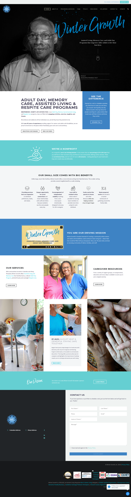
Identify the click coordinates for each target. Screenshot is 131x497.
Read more (56, 363)
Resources (93, 9)
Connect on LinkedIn (52, 435)
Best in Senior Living (86, 482)
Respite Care (27, 114)
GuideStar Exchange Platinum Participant (77, 485)
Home (47, 9)
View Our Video (47, 131)
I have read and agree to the (83, 448)
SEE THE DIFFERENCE (96, 97)
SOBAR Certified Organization (107, 482)
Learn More (11, 285)
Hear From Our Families (30, 131)
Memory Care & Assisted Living (67, 112)
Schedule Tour (96, 122)
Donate (122, 9)
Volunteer (103, 9)
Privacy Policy (92, 448)
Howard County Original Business (100, 485)
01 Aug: (64, 341)
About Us (55, 9)
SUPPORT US (124, 2)
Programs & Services (68, 9)
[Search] (128, 9)
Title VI (85, 9)
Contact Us (113, 9)
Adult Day (54, 112)
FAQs (78, 9)
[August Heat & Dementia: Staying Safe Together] (65, 320)
